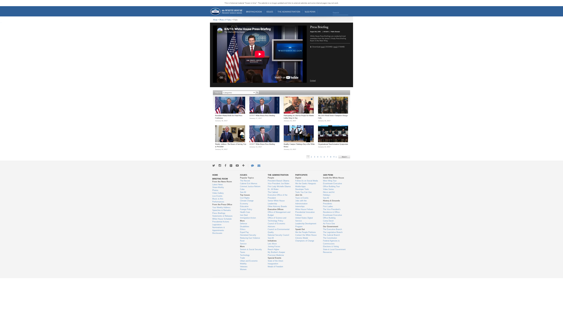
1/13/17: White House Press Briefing (262, 144)
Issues (269, 11)
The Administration (289, 11)
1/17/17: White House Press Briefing (262, 115)
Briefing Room (254, 11)
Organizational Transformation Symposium (333, 144)
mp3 (335, 47)
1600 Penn (310, 11)
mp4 (323, 47)
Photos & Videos (225, 20)
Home (226, 11)
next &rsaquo (344, 156)
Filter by (218, 93)
